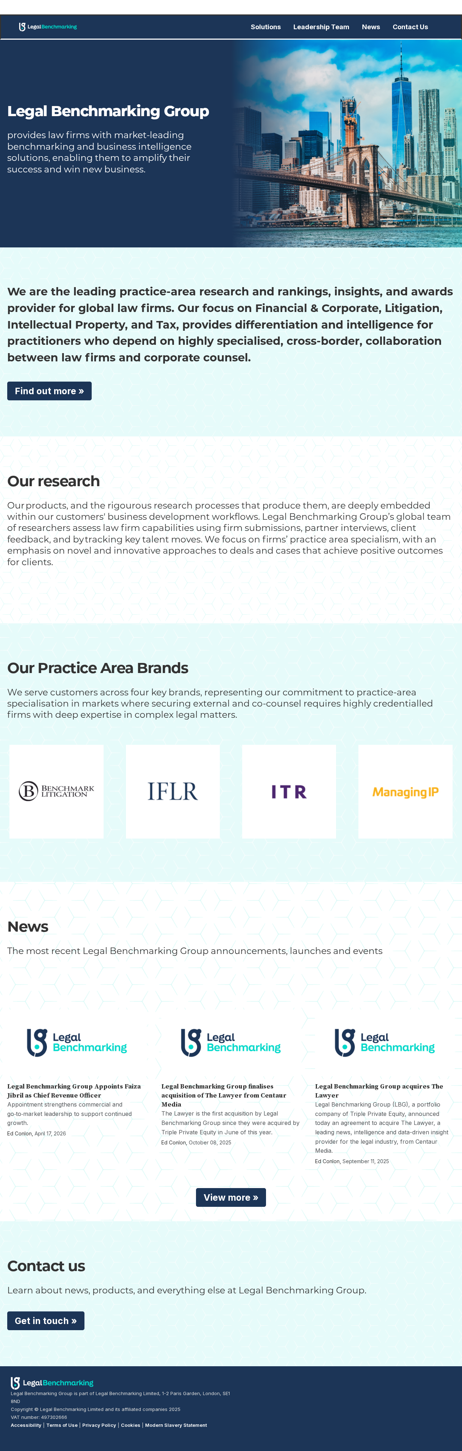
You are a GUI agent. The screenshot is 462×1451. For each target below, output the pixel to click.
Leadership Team (321, 27)
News (371, 27)
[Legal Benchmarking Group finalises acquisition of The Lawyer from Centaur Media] (231, 1043)
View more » (231, 1197)
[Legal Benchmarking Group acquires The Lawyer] (385, 1043)
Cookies (130, 1425)
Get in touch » (46, 1320)
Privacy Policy (99, 1425)
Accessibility (26, 1425)
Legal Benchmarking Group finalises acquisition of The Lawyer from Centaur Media (224, 1095)
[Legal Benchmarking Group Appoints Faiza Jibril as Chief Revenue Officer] (77, 1043)
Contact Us (410, 27)
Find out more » (49, 391)
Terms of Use (62, 1425)
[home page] (48, 27)
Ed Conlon (19, 1133)
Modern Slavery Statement (176, 1425)
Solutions (266, 27)
